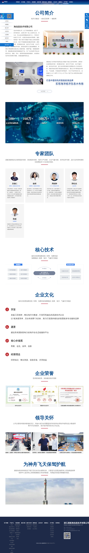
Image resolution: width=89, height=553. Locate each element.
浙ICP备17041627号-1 (50, 543)
